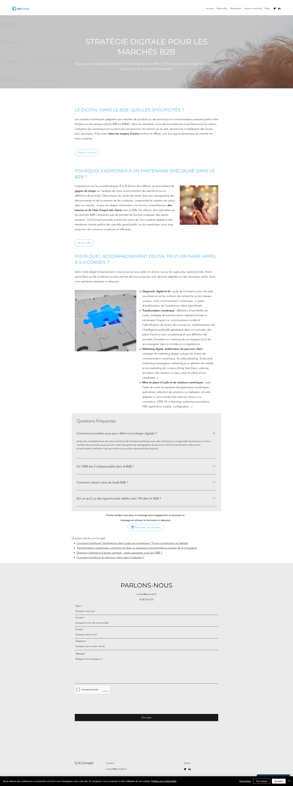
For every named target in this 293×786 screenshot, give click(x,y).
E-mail (79, 629)
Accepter (279, 781)
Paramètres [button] (245, 781)
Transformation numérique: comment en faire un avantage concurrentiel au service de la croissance (137, 548)
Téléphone (81, 641)
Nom (78, 606)
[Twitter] (274, 8)
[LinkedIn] (279, 8)
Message (80, 653)
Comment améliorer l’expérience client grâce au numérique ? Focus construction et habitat (132, 543)
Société (79, 617)
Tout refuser (262, 781)
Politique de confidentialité (163, 781)
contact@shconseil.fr (146, 594)
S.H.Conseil (84, 763)
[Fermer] (289, 781)
